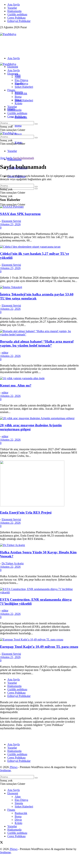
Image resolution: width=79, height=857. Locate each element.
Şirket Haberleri (24, 100)
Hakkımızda (14, 11)
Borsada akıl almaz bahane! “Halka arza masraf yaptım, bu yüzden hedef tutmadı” (36, 343)
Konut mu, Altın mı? (15, 385)
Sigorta (19, 83)
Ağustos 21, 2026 (10, 657)
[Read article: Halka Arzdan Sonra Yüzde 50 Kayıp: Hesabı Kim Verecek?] (39, 545)
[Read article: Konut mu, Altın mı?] (39, 378)
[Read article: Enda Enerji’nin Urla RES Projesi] (39, 483)
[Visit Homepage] (8, 34)
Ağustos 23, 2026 (10, 224)
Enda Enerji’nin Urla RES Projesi (25, 512)
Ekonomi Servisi (11, 221)
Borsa (18, 125)
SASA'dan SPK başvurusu (20, 214)
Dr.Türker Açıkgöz (13, 563)
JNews (13, 767)
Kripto (18, 103)
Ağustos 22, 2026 (10, 308)
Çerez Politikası (16, 17)
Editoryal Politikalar (18, 21)
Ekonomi (12, 66)
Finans (11, 90)
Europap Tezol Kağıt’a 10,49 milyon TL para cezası (39, 647)
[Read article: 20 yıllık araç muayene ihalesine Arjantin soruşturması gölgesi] (39, 418)
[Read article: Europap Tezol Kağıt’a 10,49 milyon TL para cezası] (39, 639)
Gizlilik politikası (17, 14)
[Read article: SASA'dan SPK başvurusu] (39, 206)
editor (5, 352)
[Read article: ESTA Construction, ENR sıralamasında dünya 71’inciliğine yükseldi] (39, 591)
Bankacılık (21, 93)
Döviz (18, 134)
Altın (18, 76)
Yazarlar (12, 7)
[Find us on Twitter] (1, 30)
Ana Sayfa (13, 4)
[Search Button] (36, 188)
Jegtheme (5, 770)
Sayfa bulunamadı (23, 157)
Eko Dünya (21, 80)
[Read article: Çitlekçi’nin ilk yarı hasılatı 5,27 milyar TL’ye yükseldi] (39, 246)
